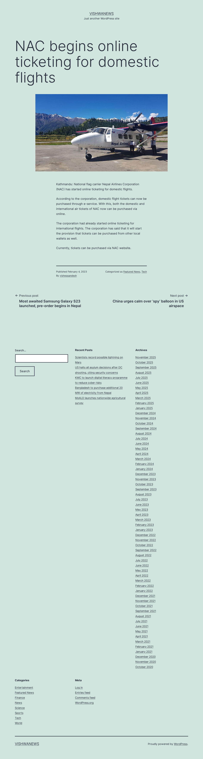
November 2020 (145, 661)
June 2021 (141, 626)
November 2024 (145, 418)
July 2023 (141, 499)
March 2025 (143, 398)
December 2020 (145, 656)
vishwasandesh (68, 275)
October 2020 (144, 666)
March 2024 (143, 458)
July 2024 (141, 438)
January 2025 (144, 408)
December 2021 (145, 595)
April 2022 (141, 575)
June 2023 (142, 504)
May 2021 (141, 631)
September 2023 (145, 489)
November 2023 (145, 479)
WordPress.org (84, 702)
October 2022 (144, 545)
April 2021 (141, 636)
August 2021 (143, 616)
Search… (20, 350)
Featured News (131, 271)
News (18, 702)
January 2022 (144, 590)
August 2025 (143, 372)
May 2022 (141, 570)
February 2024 (144, 463)
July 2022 (141, 560)
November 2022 (145, 540)
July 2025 (141, 377)
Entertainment (24, 687)
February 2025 (144, 403)
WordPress (180, 743)
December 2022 (145, 535)
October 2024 (144, 423)
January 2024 (144, 468)
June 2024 (142, 443)
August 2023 (143, 494)
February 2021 (144, 646)
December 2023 (145, 474)
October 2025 (144, 362)
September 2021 (145, 611)
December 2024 (145, 413)
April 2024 (141, 453)
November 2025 (145, 357)
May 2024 (141, 448)
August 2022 (143, 555)
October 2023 (144, 484)
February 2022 (144, 585)
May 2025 (141, 387)
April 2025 (141, 392)
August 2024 (143, 433)
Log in (79, 687)
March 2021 (142, 641)
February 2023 (144, 524)
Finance (20, 697)
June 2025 (142, 382)
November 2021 (145, 600)
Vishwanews (101, 13)
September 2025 (145, 367)
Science (20, 707)
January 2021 (143, 651)
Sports (19, 712)
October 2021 (144, 605)
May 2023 (141, 509)
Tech (144, 271)
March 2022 (143, 580)
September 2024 (146, 428)
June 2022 (142, 565)
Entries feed (82, 692)
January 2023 (144, 529)
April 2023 (141, 514)
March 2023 (143, 519)
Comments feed (85, 697)
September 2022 (145, 550)
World (18, 723)
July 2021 (141, 621)
